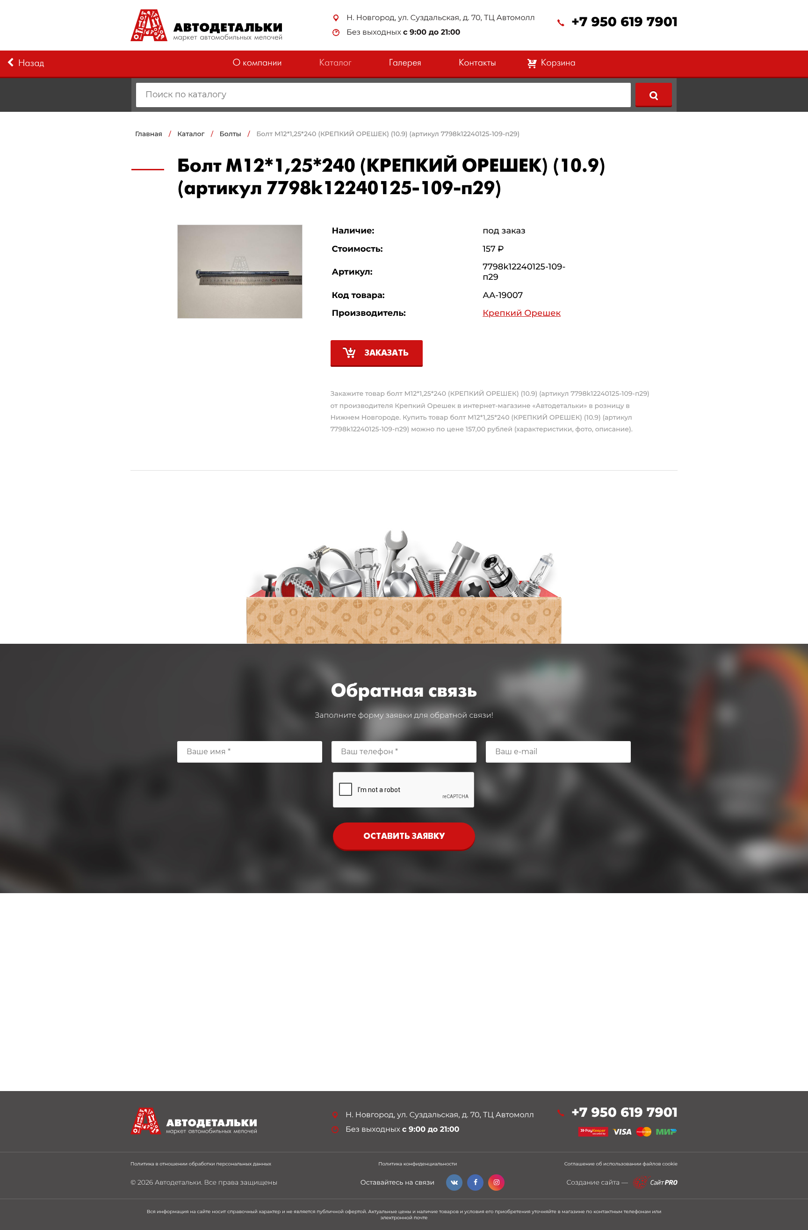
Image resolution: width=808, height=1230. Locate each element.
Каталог (335, 63)
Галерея (405, 63)
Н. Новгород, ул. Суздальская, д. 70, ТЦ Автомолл (440, 18)
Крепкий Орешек (522, 313)
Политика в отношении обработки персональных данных (200, 1164)
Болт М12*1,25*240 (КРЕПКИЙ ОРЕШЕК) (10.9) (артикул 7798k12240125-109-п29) (387, 134)
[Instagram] (496, 1182)
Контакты (477, 63)
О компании (256, 63)
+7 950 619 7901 (624, 22)
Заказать (387, 353)
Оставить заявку (404, 837)
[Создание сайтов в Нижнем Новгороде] (655, 1182)
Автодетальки (178, 1182)
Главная (148, 134)
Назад (31, 63)
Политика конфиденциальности (417, 1164)
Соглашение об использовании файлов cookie (621, 1164)
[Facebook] (475, 1182)
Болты (230, 134)
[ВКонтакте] (454, 1182)
